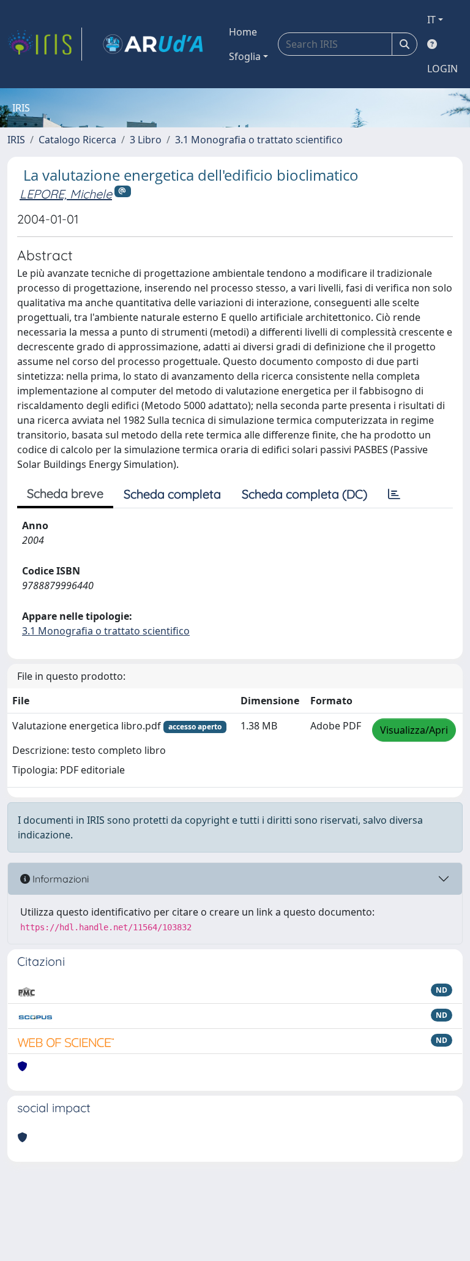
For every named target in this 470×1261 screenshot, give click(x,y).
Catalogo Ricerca (77, 139)
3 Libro (146, 139)
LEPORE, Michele (66, 193)
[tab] (394, 494)
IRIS (16, 139)
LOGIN (442, 68)
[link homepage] (44, 44)
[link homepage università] (153, 44)
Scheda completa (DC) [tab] (304, 494)
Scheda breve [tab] (65, 493)
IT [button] (431, 19)
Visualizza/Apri (414, 730)
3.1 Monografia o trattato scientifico (259, 139)
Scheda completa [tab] (172, 494)
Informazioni (59, 879)
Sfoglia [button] (245, 56)
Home (243, 32)
